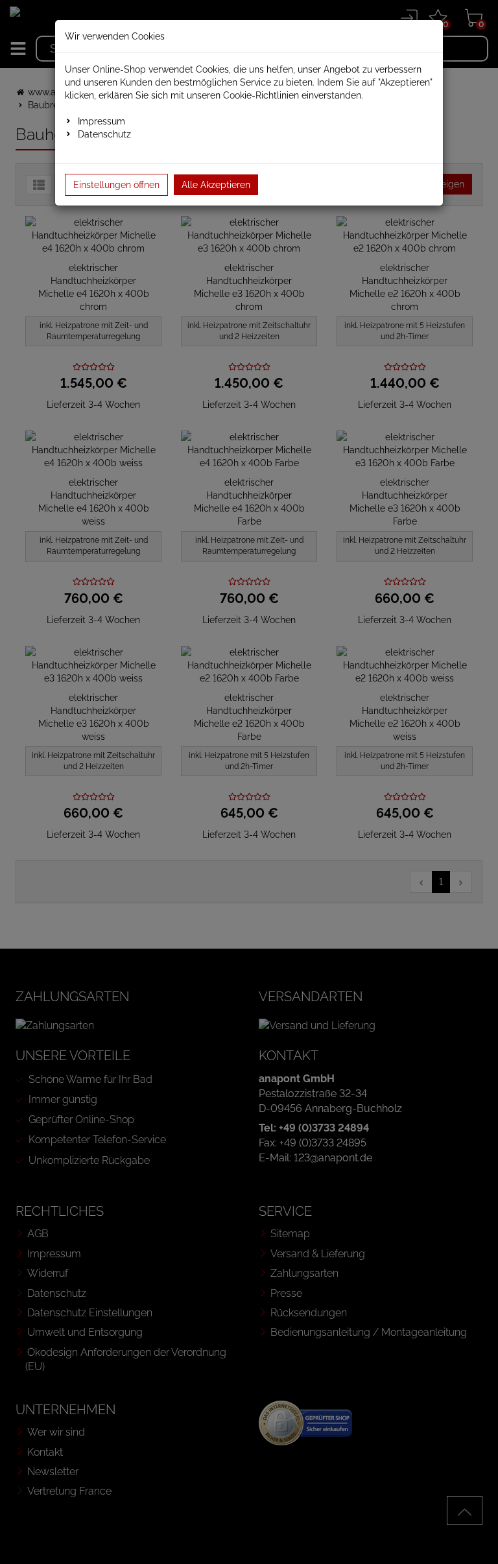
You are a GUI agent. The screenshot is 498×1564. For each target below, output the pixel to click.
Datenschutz (104, 134)
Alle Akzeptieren (216, 185)
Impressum (101, 121)
